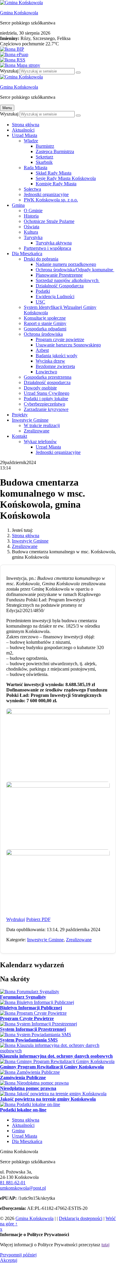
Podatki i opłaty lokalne (46, 398)
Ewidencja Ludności (55, 296)
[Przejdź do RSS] (58, 60)
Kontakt (19, 436)
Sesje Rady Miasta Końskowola (66, 178)
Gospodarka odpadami (45, 328)
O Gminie (33, 210)
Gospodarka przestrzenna (47, 377)
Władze (31, 140)
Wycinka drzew (50, 361)
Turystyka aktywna (54, 242)
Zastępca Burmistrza (55, 151)
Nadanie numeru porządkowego (66, 264)
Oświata (31, 226)
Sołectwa (32, 189)
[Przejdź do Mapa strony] (58, 65)
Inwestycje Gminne (30, 420)
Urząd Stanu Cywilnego (46, 393)
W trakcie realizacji (42, 425)
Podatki (43, 291)
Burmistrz (45, 146)
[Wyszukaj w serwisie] (78, 72)
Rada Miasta (35, 167)
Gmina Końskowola (19, 12)
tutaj (105, 1244)
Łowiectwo (46, 371)
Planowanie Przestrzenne (59, 275)
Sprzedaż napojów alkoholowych (68, 280)
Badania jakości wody (56, 355)
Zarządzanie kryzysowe (46, 409)
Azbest (42, 350)
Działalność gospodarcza (47, 382)
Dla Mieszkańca (27, 253)
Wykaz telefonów (40, 441)
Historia (31, 215)
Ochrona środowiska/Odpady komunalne (75, 269)
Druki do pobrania (41, 258)
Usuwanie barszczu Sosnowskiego (68, 344)
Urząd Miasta (24, 135)
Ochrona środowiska (43, 334)
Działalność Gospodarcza (60, 285)
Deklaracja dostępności (80, 1218)
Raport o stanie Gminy (45, 323)
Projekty (20, 414)
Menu (7, 108)
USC (40, 301)
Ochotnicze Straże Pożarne (49, 221)
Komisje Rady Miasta (56, 183)
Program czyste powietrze (60, 339)
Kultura (31, 232)
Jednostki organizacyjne (46, 194)
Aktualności (23, 130)
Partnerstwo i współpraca (47, 248)
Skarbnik (44, 162)
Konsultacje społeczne (45, 318)
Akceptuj (8, 1260)
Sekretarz (44, 156)
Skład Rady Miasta (53, 172)
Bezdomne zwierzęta (55, 366)
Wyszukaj (9, 70)
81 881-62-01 (13, 1182)
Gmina (18, 205)
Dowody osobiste (40, 387)
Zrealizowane (36, 430)
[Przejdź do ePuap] (58, 54)
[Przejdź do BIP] (58, 49)
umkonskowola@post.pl (23, 1187)
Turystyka (33, 237)
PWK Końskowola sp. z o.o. (51, 199)
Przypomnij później (18, 1254)
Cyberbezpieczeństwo (44, 403)
